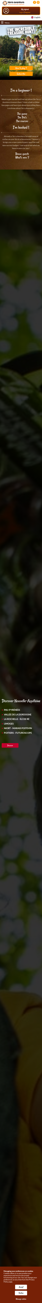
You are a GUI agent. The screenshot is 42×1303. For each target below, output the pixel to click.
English (37, 17)
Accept (21, 1287)
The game (22, 114)
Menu (7, 23)
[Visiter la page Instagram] (38, 2)
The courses (22, 121)
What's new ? (22, 157)
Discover (10, 745)
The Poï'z (22, 117)
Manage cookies (21, 1299)
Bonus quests (22, 154)
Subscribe (21, 73)
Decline (21, 1293)
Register (27, 12)
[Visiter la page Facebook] (34, 2)
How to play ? (21, 68)
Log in (21, 12)
